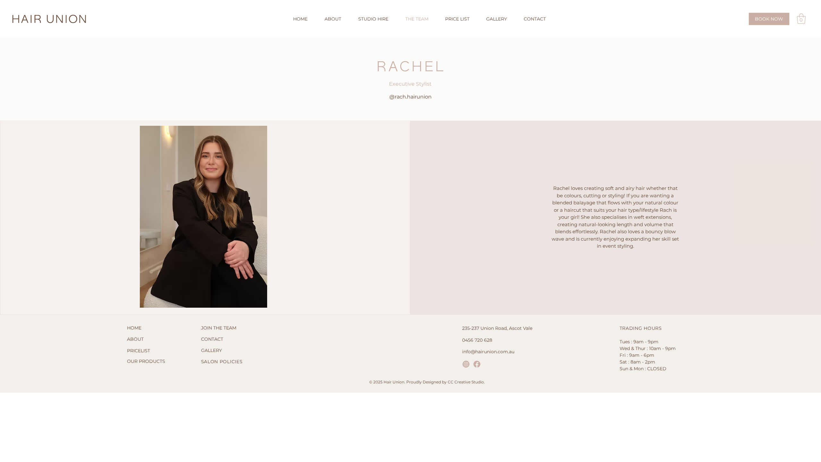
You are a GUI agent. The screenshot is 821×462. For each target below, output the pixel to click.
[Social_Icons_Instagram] (466, 364)
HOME (134, 328)
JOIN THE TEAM (218, 328)
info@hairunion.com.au (488, 352)
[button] (801, 18)
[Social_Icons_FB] (476, 364)
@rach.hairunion (410, 97)
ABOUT (135, 339)
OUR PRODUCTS (146, 361)
